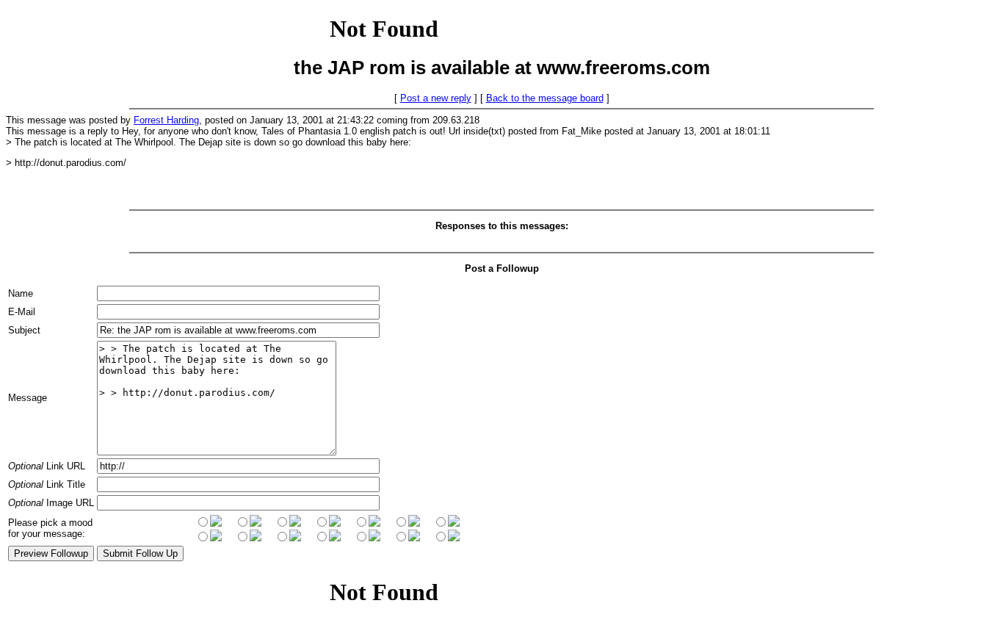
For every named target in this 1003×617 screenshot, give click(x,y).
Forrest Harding (166, 120)
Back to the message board (545, 98)
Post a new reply (435, 98)
